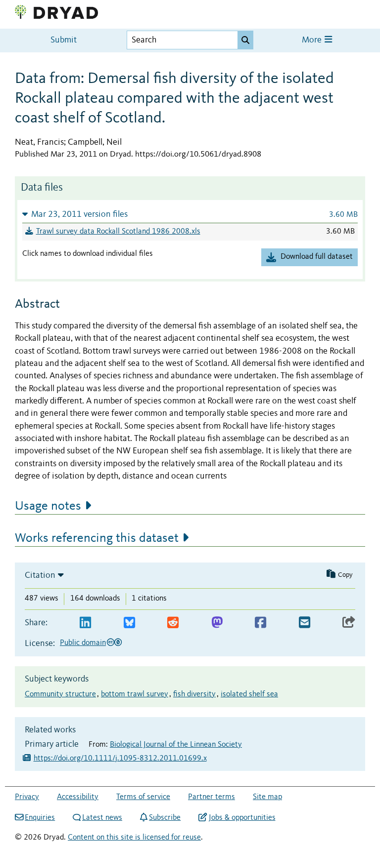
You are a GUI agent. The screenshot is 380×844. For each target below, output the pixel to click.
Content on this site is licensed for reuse (134, 838)
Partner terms (211, 797)
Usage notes (48, 506)
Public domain (83, 643)
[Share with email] (304, 623)
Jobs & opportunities (242, 818)
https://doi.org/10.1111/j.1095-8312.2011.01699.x (120, 759)
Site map (267, 797)
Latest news (102, 818)
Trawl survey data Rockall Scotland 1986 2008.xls (118, 232)
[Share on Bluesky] (129, 623)
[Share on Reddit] (173, 623)
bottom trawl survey (134, 694)
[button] (190, 214)
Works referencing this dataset (97, 538)
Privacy (27, 797)
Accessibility (77, 797)
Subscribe (165, 818)
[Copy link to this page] (348, 623)
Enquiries (40, 818)
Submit (63, 40)
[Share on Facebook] (260, 623)
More (313, 40)
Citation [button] (40, 575)
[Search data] (245, 40)
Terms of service (143, 797)
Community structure (60, 694)
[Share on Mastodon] (217, 623)
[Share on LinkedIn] (85, 623)
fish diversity (194, 694)
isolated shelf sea (249, 694)
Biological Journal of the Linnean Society (176, 745)
